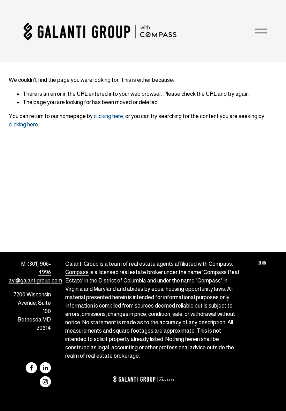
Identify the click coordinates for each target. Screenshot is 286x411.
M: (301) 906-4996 (36, 268)
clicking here (108, 116)
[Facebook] (31, 367)
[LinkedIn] (45, 367)
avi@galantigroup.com (35, 281)
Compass (77, 272)
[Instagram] (45, 381)
